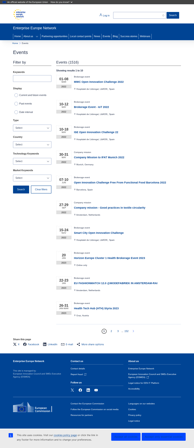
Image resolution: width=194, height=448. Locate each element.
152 (126, 331)
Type (16, 120)
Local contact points (80, 36)
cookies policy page (65, 435)
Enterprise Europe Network (28, 361)
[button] (17, 344)
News (97, 36)
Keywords (19, 72)
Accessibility (134, 389)
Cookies (132, 409)
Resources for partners (82, 415)
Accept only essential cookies (164, 436)
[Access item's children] (37, 36)
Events (106, 36)
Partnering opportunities (54, 36)
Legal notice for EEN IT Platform (143, 383)
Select (18, 128)
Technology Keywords (26, 153)
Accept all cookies (125, 436)
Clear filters (41, 189)
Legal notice (134, 421)
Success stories (128, 36)
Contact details (78, 368)
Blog (115, 36)
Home (17, 36)
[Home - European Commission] (19, 14)
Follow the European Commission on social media (95, 409)
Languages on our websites (141, 403)
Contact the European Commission (87, 403)
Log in (106, 15)
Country (17, 137)
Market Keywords (23, 170)
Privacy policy (134, 415)
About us (28, 36)
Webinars (145, 36)
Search (173, 15)
